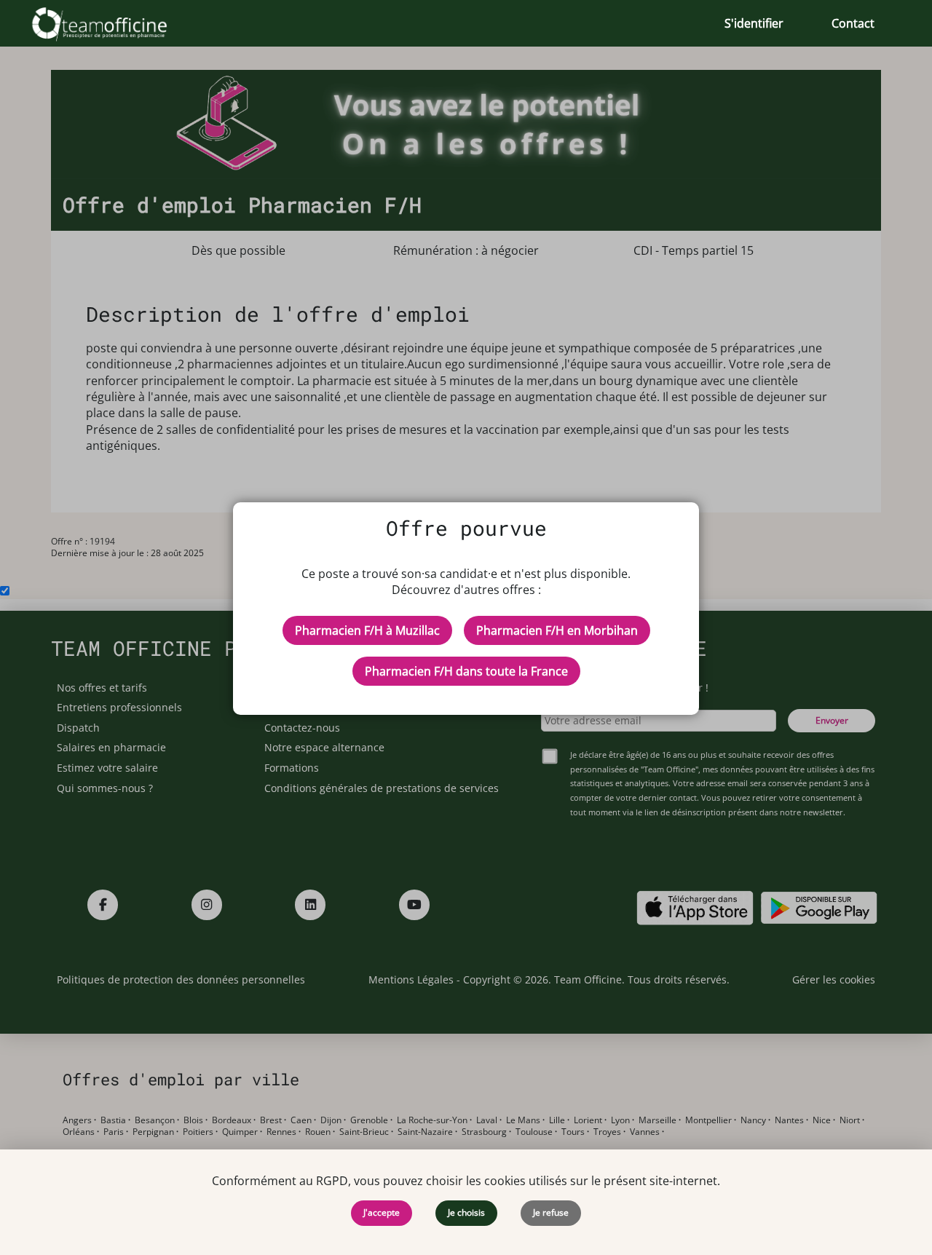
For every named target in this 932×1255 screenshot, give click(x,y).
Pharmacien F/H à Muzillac (367, 630)
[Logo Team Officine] (115, 23)
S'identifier (753, 23)
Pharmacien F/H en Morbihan (557, 630)
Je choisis (466, 1212)
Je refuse (551, 1212)
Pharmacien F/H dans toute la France (466, 671)
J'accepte (381, 1212)
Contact (853, 23)
